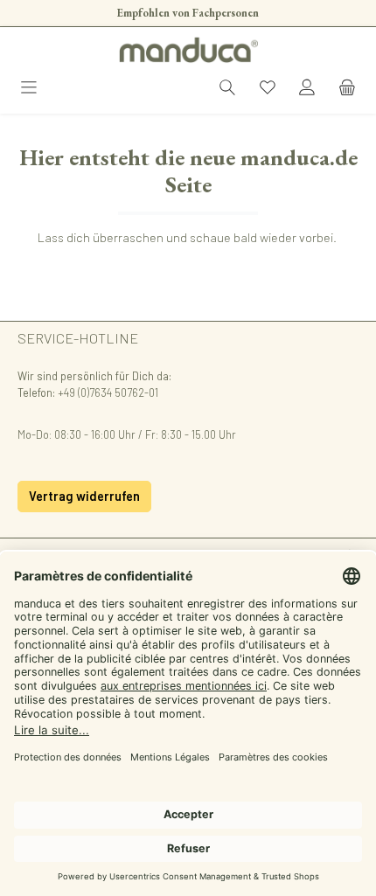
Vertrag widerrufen (84, 496)
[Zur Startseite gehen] (188, 50)
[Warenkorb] (347, 89)
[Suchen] (227, 89)
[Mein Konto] (307, 89)
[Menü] (29, 89)
